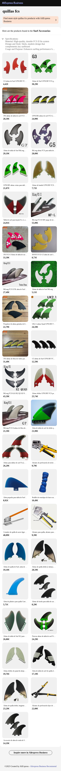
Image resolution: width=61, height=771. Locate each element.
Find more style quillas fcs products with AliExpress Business (27, 20)
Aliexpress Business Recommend (43, 766)
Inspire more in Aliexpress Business (31, 752)
